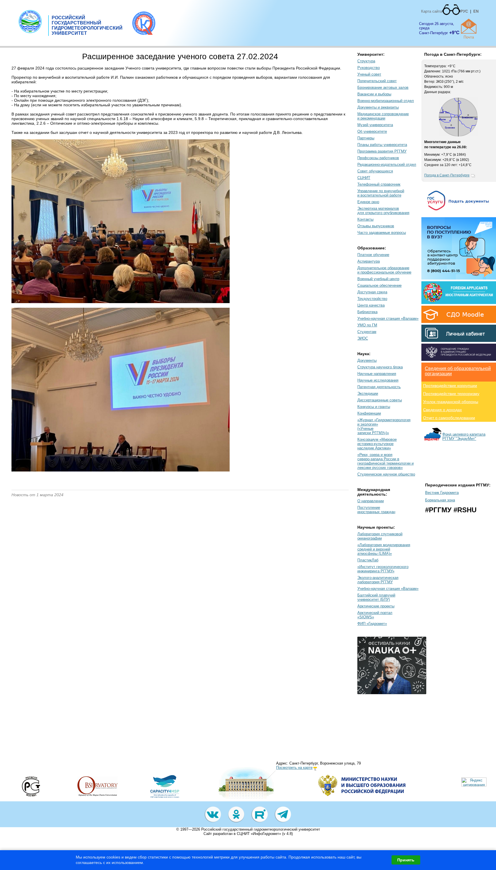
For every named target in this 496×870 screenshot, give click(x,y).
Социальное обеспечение (379, 285)
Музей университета (375, 125)
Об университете (372, 131)
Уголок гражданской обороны (450, 401)
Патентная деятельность (379, 387)
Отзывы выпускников (375, 226)
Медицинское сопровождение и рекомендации (383, 116)
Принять (405, 860)
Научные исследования (377, 380)
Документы (367, 360)
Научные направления (376, 374)
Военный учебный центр (378, 279)
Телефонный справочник (378, 184)
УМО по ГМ (367, 325)
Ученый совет (369, 74)
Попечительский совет (377, 81)
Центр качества (371, 305)
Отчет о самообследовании (449, 417)
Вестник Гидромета (442, 492)
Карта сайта (431, 11)
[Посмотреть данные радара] (458, 135)
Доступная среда (372, 292)
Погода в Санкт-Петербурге (447, 175)
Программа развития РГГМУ (381, 151)
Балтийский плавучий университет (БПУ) (376, 597)
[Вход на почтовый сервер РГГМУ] (468, 26)
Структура (366, 61)
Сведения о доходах (442, 409)
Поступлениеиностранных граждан (376, 509)
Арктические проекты (375, 606)
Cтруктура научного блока (380, 367)
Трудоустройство (372, 299)
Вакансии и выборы (374, 94)
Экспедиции (367, 393)
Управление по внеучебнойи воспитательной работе (380, 193)
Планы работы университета (382, 145)
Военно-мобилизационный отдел (385, 101)
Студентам (366, 332)
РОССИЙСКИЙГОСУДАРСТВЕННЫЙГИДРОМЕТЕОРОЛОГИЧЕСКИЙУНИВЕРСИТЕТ (87, 25)
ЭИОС (362, 338)
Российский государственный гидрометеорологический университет (260, 829)
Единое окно (368, 202)
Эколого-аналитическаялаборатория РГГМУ (377, 579)
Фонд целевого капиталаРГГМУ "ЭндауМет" (463, 436)
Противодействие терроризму (451, 393)
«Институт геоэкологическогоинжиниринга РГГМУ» (382, 569)
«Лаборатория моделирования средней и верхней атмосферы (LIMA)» (383, 549)
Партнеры (365, 138)
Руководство (368, 68)
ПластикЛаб (367, 560)
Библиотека (367, 312)
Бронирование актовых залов (382, 87)
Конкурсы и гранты (373, 407)
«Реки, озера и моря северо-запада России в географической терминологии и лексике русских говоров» (385, 461)
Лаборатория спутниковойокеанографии (379, 536)
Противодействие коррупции (450, 385)
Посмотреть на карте (294, 767)
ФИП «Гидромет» (372, 623)
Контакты (365, 219)
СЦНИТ (363, 178)
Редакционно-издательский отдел (386, 164)
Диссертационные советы (379, 400)
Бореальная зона (440, 500)
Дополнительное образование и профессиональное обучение (384, 270)
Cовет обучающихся (375, 171)
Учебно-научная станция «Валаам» (387, 318)
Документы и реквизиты (378, 107)
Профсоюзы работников (378, 158)
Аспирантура (368, 261)
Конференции (369, 413)
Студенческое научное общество (386, 474)
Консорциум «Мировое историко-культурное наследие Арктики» (377, 443)
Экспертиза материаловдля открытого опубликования (383, 210)
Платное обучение (373, 255)
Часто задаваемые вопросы (381, 232)
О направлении (370, 501)
